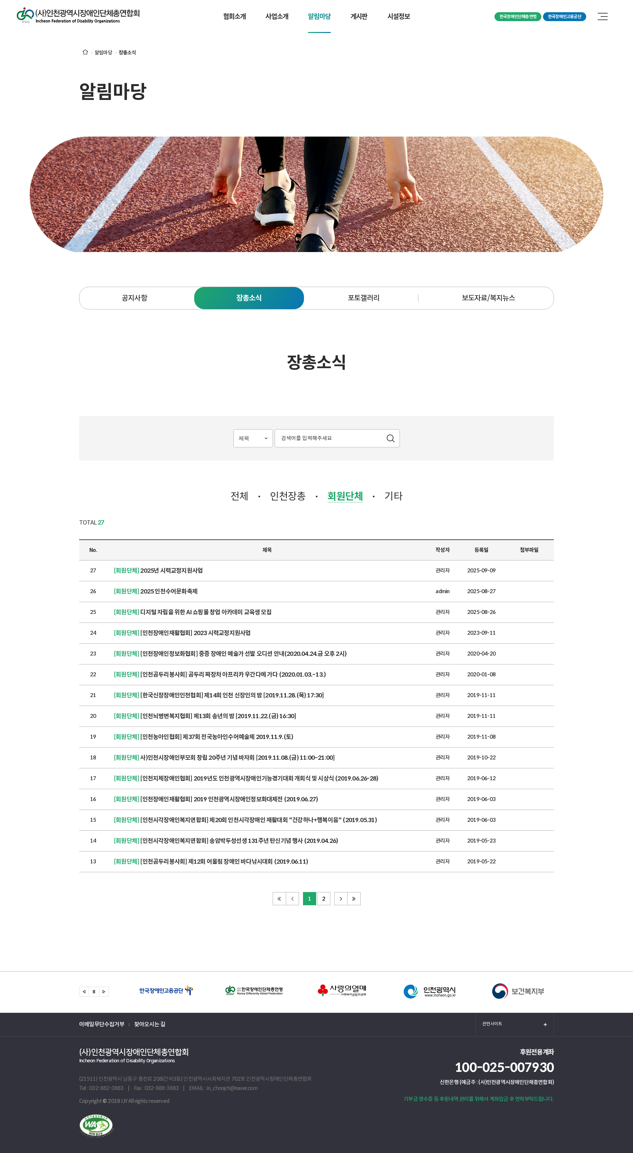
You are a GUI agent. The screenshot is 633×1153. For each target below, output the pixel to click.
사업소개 (276, 17)
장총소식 (249, 298)
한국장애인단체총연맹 (517, 16)
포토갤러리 (363, 298)
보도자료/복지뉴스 (488, 298)
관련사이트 (492, 1024)
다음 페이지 (340, 898)
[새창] (96, 1136)
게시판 (359, 17)
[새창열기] (166, 992)
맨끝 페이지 (354, 898)
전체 (239, 496)
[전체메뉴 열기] (603, 16)
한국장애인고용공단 (564, 16)
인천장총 (288, 496)
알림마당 (319, 17)
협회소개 (234, 17)
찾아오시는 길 (149, 1024)
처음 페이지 (279, 898)
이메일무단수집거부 (101, 1024)
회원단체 (345, 496)
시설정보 (398, 17)
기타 (393, 496)
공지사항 (134, 298)
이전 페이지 (292, 898)
